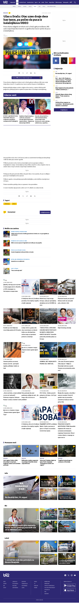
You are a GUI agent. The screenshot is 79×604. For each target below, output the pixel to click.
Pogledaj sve (64, 110)
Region (5, 13)
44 (55, 477)
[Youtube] (75, 575)
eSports (24, 581)
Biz (4, 585)
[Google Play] (70, 586)
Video (35, 581)
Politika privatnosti (50, 587)
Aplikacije (47, 589)
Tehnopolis (25, 583)
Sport (5, 583)
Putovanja (15, 583)
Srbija (43, 526)
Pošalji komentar (45, 212)
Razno (7, 495)
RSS (45, 591)
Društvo (43, 547)
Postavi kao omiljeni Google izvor (22, 77)
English (36, 585)
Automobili (24, 585)
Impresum (47, 583)
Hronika (61, 542)
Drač (14, 204)
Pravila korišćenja (49, 585)
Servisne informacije (11, 557)
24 (8, 250)
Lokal (23, 587)
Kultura (14, 585)
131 (8, 231)
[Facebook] (56, 60)
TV (34, 583)
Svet (60, 480)
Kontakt (47, 593)
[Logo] (5, 2)
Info (4, 581)
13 (73, 554)
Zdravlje (14, 581)
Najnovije (12, 2)
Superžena (15, 587)
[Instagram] (72, 60)
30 (8, 268)
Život (4, 587)
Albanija (7, 204)
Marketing (47, 581)
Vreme (35, 587)
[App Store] (70, 590)
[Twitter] (64, 60)
